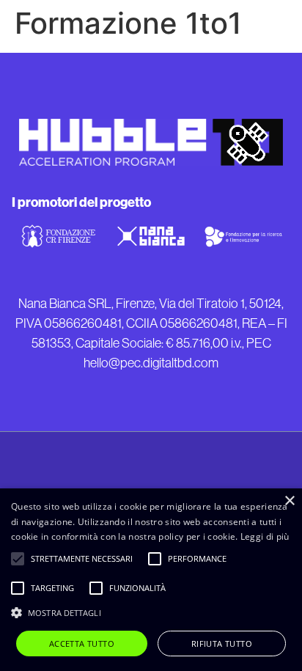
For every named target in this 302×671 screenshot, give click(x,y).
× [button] (289, 501)
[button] (151, 612)
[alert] (151, 579)
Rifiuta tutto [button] (221, 643)
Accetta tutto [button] (81, 643)
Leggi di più (265, 536)
